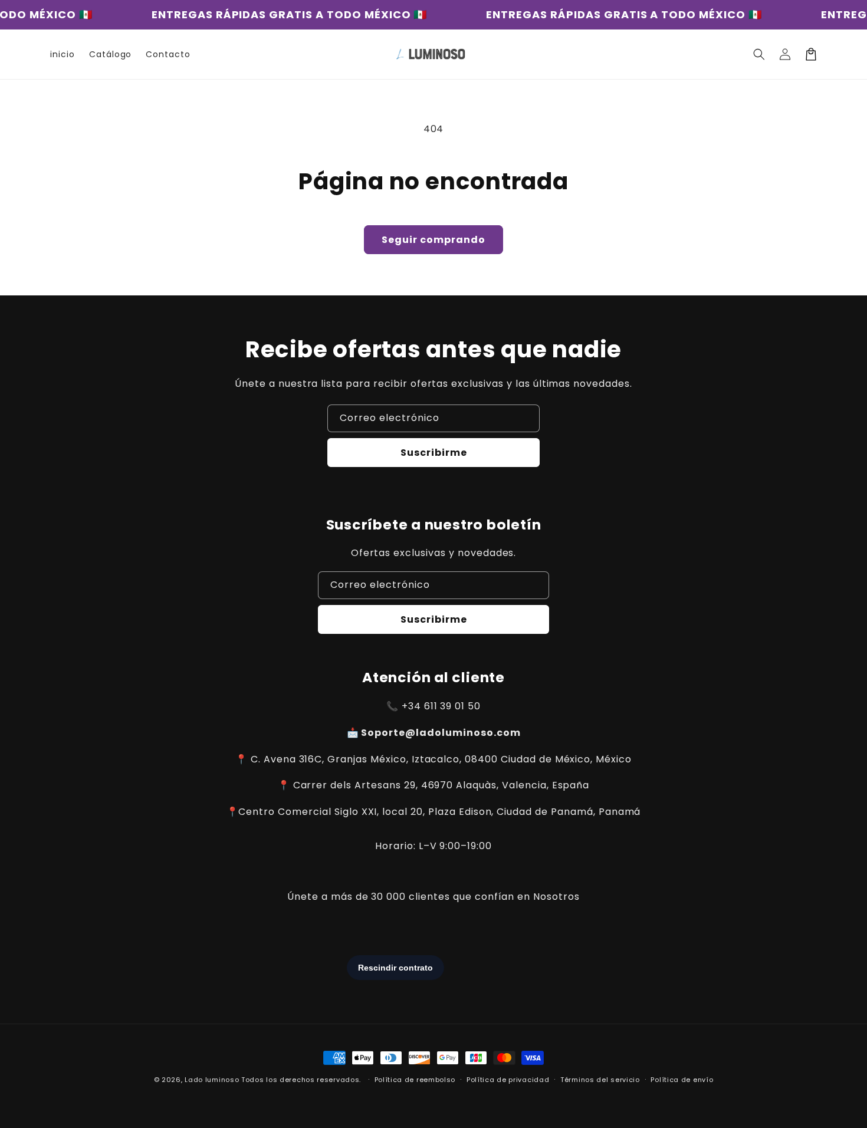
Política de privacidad (508, 1079)
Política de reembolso (415, 1079)
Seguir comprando (433, 239)
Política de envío (682, 1079)
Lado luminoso (212, 1079)
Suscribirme (433, 452)
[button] (759, 54)
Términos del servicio (600, 1079)
